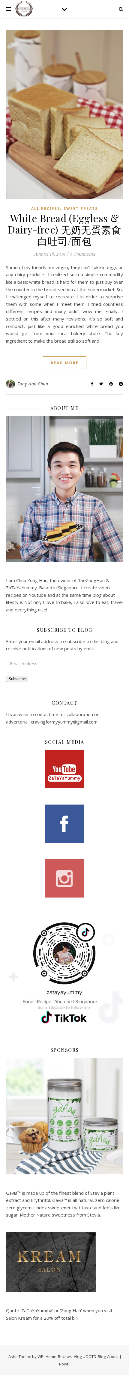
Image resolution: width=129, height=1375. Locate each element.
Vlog (78, 1356)
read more (65, 362)
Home (51, 1356)
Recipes (65, 1356)
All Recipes (45, 208)
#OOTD (89, 1356)
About (112, 1356)
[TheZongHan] (24, 9)
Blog (102, 1356)
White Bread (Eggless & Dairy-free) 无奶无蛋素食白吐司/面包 (64, 229)
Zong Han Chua (32, 384)
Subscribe (17, 679)
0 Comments (82, 254)
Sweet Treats (81, 208)
